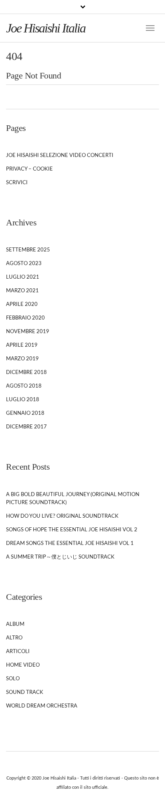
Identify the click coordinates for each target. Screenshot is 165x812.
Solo (13, 678)
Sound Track (24, 692)
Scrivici (17, 182)
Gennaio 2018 (25, 413)
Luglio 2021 (22, 277)
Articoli (18, 651)
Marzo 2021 (22, 290)
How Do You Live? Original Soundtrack (62, 516)
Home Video (23, 665)
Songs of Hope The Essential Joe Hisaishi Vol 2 (71, 530)
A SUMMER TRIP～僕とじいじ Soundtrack (60, 557)
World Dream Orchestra (41, 706)
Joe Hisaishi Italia (45, 28)
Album (15, 624)
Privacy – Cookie (29, 169)
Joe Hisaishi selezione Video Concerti (59, 155)
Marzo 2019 (22, 359)
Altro (14, 638)
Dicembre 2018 (26, 372)
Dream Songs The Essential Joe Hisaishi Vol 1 (70, 543)
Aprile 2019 (22, 345)
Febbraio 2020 (25, 318)
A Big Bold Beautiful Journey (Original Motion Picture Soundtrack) (72, 498)
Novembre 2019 (27, 331)
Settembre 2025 (28, 250)
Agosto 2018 (24, 386)
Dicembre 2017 (26, 427)
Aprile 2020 (22, 304)
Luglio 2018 (22, 399)
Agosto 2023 (24, 263)
